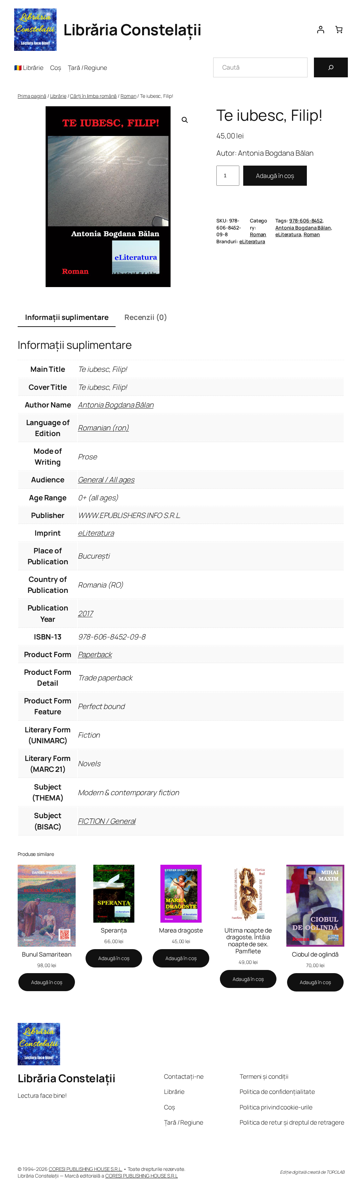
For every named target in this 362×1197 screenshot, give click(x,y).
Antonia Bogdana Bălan (303, 227)
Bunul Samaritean (46, 954)
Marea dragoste (181, 930)
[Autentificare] (320, 29)
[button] (185, 120)
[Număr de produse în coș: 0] (338, 29)
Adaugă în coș (275, 175)
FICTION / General (106, 821)
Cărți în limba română (93, 96)
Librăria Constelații (132, 29)
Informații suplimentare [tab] (67, 317)
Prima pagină (32, 96)
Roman (128, 96)
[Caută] (331, 67)
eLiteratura (288, 234)
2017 (85, 613)
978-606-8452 (305, 220)
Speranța (114, 930)
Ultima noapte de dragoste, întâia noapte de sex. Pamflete (248, 940)
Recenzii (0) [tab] (145, 317)
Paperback (95, 654)
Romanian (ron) (103, 428)
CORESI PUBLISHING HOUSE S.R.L (141, 1175)
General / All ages (106, 479)
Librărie (58, 96)
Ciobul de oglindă (315, 954)
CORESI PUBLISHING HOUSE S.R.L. (85, 1169)
